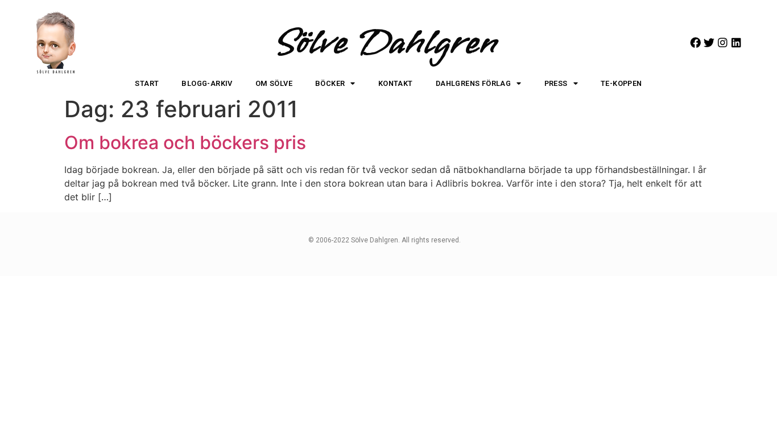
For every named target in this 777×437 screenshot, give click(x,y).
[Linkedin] (736, 42)
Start (147, 83)
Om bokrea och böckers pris (185, 142)
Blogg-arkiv (206, 83)
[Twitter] (709, 42)
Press (556, 83)
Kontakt (395, 83)
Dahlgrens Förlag (473, 83)
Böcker (330, 83)
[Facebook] (695, 42)
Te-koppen (621, 83)
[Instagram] (722, 42)
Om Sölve (273, 83)
